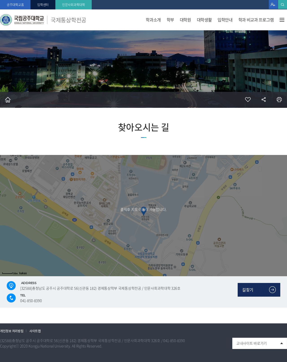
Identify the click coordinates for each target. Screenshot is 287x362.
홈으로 (8, 100)
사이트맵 (282, 19)
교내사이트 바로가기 (249, 342)
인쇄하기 (279, 100)
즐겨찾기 (248, 100)
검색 (282, 4)
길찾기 (247, 290)
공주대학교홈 (15, 4)
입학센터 (43, 4)
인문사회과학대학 (73, 4)
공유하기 (263, 100)
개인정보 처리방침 (11, 331)
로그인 (273, 4)
